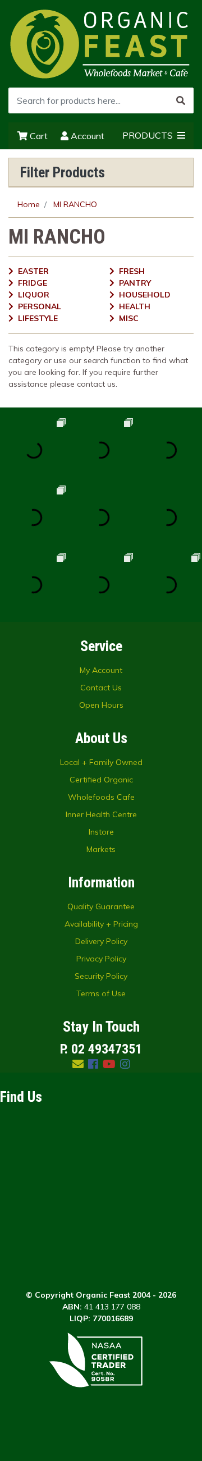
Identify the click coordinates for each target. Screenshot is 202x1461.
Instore (101, 832)
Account (86, 135)
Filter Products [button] (62, 172)
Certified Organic (101, 780)
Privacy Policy (101, 959)
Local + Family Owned (101, 762)
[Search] (181, 100)
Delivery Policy (101, 941)
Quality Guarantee (101, 906)
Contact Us (101, 688)
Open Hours (101, 705)
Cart (37, 135)
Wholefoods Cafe (101, 797)
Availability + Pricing (101, 924)
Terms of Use (101, 993)
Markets (101, 849)
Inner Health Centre (101, 814)
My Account (101, 670)
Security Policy (101, 976)
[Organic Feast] (101, 43)
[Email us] (78, 1064)
